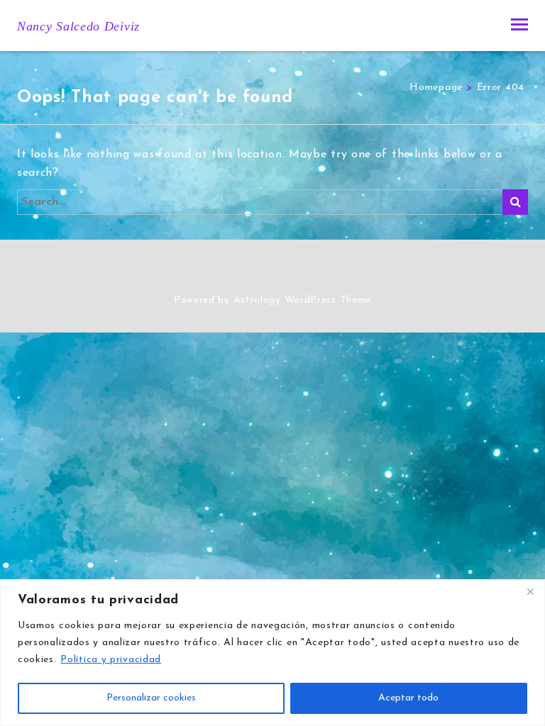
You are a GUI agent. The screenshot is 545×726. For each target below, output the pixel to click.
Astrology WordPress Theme (302, 300)
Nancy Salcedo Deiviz (78, 26)
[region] (272, 652)
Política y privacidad (110, 659)
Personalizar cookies (151, 698)
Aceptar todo (408, 698)
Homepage (436, 87)
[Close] (530, 591)
